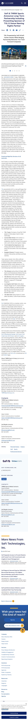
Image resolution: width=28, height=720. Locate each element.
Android (6, 355)
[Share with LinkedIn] (7, 30)
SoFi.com (13, 353)
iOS (26, 353)
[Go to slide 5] (19, 71)
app (14, 318)
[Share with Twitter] (10, 30)
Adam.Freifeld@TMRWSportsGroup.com (11, 418)
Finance (23, 446)
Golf (11, 449)
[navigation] (25, 3)
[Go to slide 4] (16, 71)
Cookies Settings (14, 713)
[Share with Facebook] (13, 30)
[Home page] (7, 3)
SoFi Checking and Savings (8, 334)
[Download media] (26, 66)
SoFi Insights (20, 336)
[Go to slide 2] (12, 71)
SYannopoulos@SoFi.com (8, 440)
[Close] (26, 703)
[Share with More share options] (23, 30)
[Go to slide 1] (10, 71)
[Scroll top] (22, 630)
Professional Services (16, 451)
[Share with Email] (17, 30)
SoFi (2, 303)
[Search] (21, 3)
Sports (15, 449)
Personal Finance (14, 446)
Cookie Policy (5, 709)
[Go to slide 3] (14, 71)
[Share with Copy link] (20, 30)
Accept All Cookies (14, 717)
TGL (2, 189)
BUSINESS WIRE (8, 77)
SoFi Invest (19, 334)
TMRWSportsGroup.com (7, 393)
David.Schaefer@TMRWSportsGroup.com (12, 405)
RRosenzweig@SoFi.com (8, 430)
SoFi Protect (11, 336)
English (4, 479)
